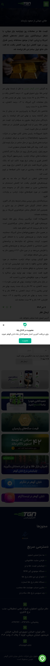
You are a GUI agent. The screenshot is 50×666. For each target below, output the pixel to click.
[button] (3, 325)
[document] (25, 333)
